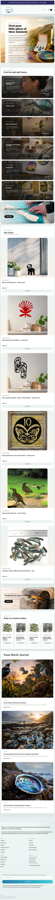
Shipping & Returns (33, 847)
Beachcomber (3, 859)
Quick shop (27, 275)
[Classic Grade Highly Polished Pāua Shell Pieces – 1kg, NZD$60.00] (34, 627)
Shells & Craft (3, 842)
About (53, 896)
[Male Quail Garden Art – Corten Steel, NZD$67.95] (27, 488)
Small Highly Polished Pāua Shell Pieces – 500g (20, 638)
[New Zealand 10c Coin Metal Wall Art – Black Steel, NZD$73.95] (27, 430)
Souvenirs (3, 852)
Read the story (7, 707)
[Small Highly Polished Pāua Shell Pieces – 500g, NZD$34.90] (21, 627)
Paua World (3, 864)
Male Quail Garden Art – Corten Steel (14, 513)
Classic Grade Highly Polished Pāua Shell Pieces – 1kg (34, 638)
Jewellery (2, 840)
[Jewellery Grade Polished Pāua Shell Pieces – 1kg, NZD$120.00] (27, 546)
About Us (31, 840)
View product (27, 290)
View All (2, 866)
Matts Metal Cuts (4, 857)
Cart (49, 9)
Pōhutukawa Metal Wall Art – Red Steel (15, 340)
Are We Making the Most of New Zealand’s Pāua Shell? (21, 754)
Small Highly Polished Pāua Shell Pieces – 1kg (47, 638)
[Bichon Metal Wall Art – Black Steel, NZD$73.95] (27, 257)
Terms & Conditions (33, 849)
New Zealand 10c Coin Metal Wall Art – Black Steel (18, 455)
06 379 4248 (37, 865)
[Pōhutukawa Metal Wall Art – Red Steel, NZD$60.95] (27, 315)
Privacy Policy (31, 845)
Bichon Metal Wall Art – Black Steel (13, 282)
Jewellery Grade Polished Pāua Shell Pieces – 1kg (18, 571)
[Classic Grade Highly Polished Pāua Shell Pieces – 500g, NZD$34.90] (7, 627)
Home (20, 896)
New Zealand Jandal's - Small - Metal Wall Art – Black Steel (21, 398)
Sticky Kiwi (3, 849)
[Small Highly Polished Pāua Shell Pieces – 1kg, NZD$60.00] (48, 627)
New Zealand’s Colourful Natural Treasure (17, 805)
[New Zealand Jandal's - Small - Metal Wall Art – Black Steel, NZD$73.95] (27, 373)
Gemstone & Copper (5, 847)
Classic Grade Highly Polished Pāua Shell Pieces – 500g (7, 638)
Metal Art (2, 845)
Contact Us (31, 842)
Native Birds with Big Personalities (15, 703)
